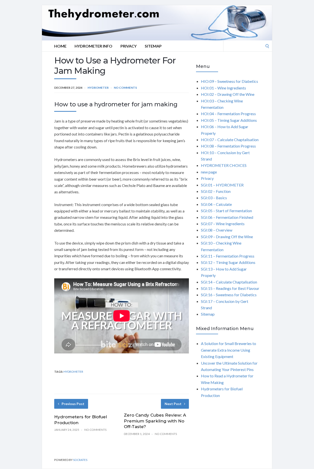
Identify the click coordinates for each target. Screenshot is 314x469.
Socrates (80, 460)
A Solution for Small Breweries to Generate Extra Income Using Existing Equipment (228, 350)
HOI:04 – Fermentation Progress (228, 113)
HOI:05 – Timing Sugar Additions (229, 120)
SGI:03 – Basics (214, 197)
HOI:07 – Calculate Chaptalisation (230, 139)
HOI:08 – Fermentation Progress (228, 146)
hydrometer (73, 371)
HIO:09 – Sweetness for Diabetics (229, 81)
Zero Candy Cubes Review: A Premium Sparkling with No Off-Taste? (155, 421)
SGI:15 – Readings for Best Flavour (230, 288)
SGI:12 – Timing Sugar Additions (228, 262)
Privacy (128, 46)
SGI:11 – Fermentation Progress (227, 256)
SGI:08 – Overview (216, 230)
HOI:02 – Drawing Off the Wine (227, 94)
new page (209, 172)
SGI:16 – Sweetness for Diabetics (229, 294)
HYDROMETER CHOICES (224, 165)
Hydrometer (98, 87)
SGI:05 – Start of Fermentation (226, 210)
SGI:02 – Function (216, 191)
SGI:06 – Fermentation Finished (227, 217)
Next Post (173, 404)
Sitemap (153, 46)
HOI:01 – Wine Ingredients (223, 88)
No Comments (125, 87)
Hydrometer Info (93, 46)
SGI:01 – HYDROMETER (222, 185)
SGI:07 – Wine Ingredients (223, 223)
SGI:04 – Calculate (216, 204)
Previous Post (73, 404)
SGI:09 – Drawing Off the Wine (227, 236)
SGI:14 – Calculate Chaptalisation (229, 282)
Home (60, 46)
